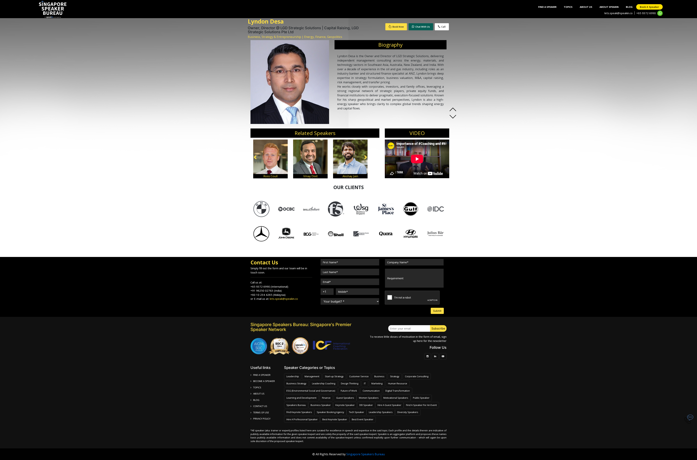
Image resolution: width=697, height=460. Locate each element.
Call (443, 26)
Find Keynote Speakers (299, 412)
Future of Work (349, 390)
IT (365, 383)
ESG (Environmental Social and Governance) (310, 390)
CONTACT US (260, 406)
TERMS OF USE (261, 412)
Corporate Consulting (416, 376)
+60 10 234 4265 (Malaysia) (268, 295)
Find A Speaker (547, 7)
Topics (568, 7)
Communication (371, 390)
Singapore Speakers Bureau (365, 454)
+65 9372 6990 (646, 13)
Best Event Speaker (362, 419)
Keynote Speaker (345, 405)
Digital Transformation (397, 390)
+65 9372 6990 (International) (269, 286)
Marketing (376, 383)
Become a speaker (264, 381)
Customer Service (359, 376)
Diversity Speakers (407, 412)
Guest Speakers (345, 397)
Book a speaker (649, 7)
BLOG (256, 400)
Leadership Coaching (323, 383)
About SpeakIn (609, 7)
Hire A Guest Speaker (389, 405)
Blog (629, 7)
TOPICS (257, 387)
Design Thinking (349, 383)
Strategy (394, 376)
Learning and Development (301, 397)
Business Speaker (321, 405)
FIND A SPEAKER (261, 375)
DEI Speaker (366, 405)
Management (312, 376)
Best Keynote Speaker (334, 419)
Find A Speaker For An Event (421, 405)
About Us (586, 7)
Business (379, 376)
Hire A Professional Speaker (302, 419)
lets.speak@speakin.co (618, 13)
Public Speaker (421, 397)
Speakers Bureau (296, 405)
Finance (326, 397)
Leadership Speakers (381, 412)
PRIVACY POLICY (261, 418)
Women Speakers (369, 397)
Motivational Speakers (395, 397)
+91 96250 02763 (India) (266, 290)
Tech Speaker (356, 412)
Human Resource (397, 383)
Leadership (292, 376)
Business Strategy (296, 383)
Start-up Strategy (334, 376)
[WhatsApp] (660, 13)
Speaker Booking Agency (330, 412)
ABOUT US (258, 393)
